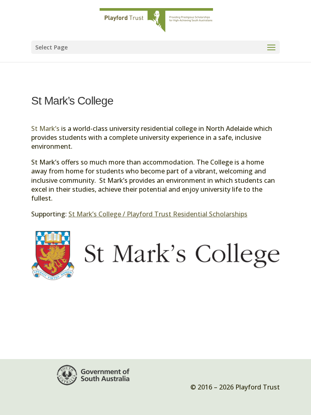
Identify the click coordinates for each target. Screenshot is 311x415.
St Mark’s (45, 128)
